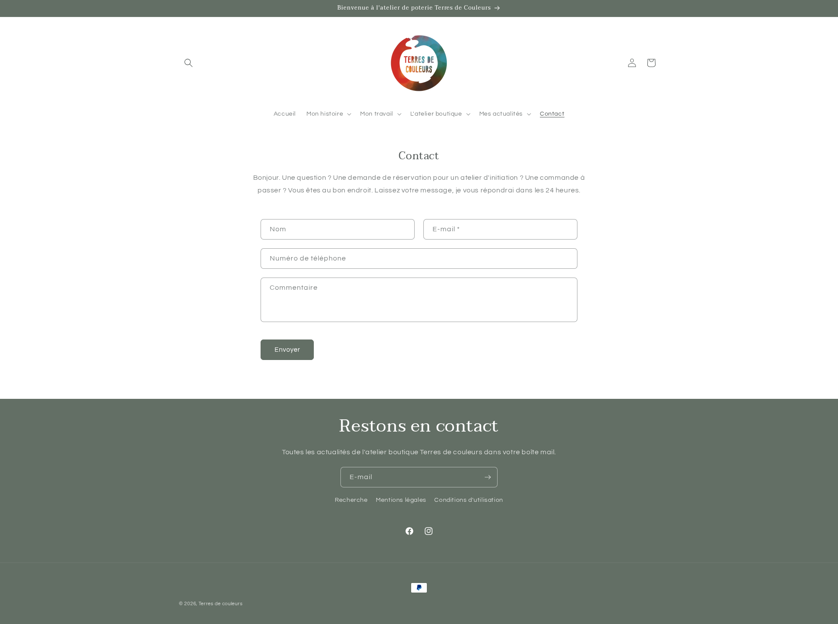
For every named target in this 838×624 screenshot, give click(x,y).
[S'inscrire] (487, 477)
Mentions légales (401, 500)
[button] (188, 62)
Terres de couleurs (221, 603)
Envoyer (287, 349)
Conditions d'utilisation (468, 500)
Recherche (351, 500)
